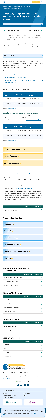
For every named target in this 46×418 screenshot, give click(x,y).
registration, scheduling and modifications (28, 173)
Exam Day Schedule (10, 210)
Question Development (11, 307)
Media (24, 395)
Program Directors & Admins (9, 395)
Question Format (9, 311)
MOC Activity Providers (8, 397)
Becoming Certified (7, 6)
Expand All (28, 206)
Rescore (6, 352)
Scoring (6, 344)
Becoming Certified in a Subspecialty (21, 6)
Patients (5, 393)
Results (6, 348)
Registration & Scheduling (13, 277)
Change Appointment (11, 281)
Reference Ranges (10, 326)
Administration (9, 304)
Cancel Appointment (11, 285)
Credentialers (26, 393)
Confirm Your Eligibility (12, 30)
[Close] (42, 411)
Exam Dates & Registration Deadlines (15, 74)
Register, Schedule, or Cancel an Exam (15, 77)
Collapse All (38, 206)
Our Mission (6, 378)
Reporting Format (10, 330)
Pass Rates (7, 356)
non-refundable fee (12, 108)
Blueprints (7, 300)
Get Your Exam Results (34, 30)
